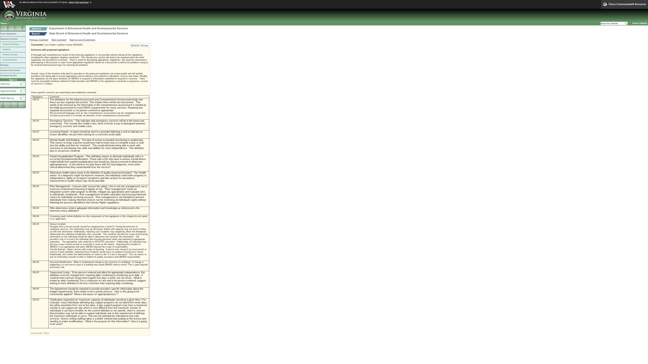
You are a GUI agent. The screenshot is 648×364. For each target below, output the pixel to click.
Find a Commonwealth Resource (627, 4)
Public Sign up (7, 98)
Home (4, 23)
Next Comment (59, 40)
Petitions (7, 49)
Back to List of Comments (82, 40)
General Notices (10, 60)
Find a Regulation (8, 34)
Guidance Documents (10, 70)
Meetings (5, 65)
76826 (46, 333)
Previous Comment (39, 40)
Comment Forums (9, 75)
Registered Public (8, 91)
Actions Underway (11, 44)
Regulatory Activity (9, 39)
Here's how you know (79, 2)
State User (5, 84)
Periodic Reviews (10, 55)
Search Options (639, 23)
